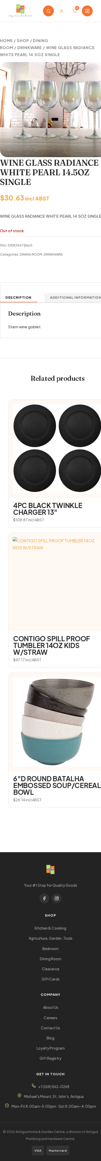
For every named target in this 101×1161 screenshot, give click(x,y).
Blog (50, 1038)
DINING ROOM (31, 254)
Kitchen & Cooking (50, 928)
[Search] (48, 10)
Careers (50, 1018)
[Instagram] (57, 898)
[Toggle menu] (87, 10)
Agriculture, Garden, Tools (51, 938)
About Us (50, 1007)
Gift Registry (50, 1058)
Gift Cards (51, 979)
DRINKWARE (29, 47)
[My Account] (61, 10)
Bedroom (50, 948)
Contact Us (50, 1028)
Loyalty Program (51, 1048)
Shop (23, 40)
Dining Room (50, 959)
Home (6, 40)
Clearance (50, 969)
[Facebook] (44, 898)
